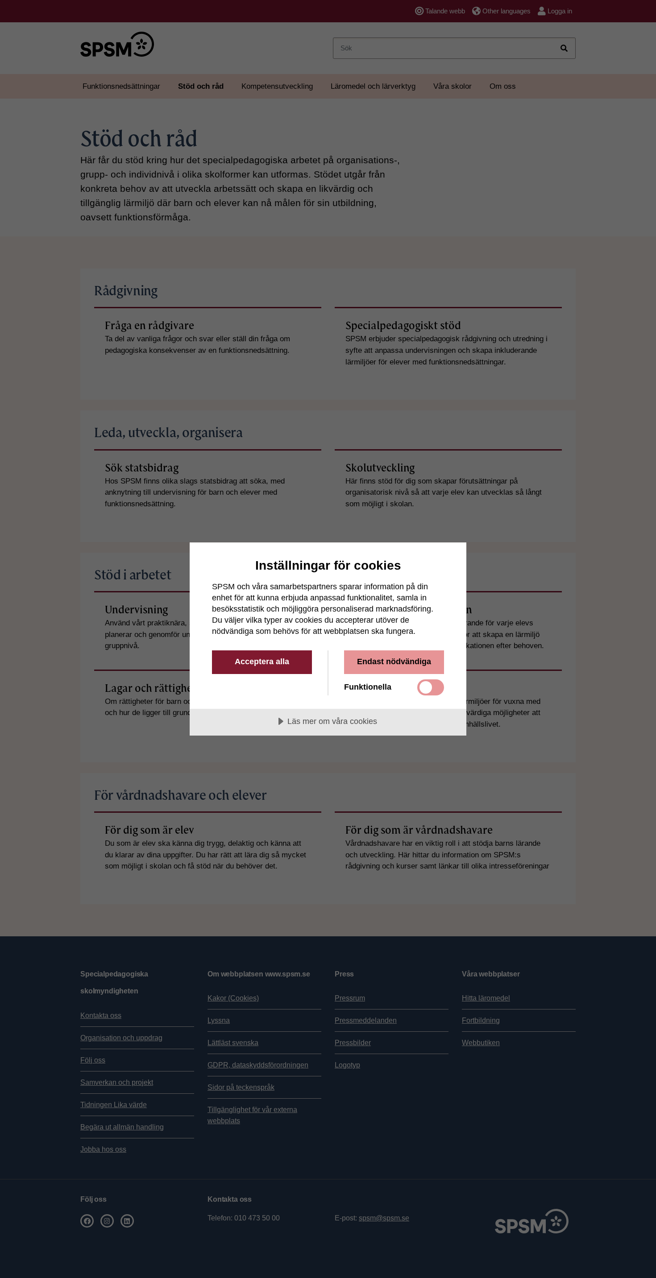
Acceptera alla (262, 661)
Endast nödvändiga (394, 661)
